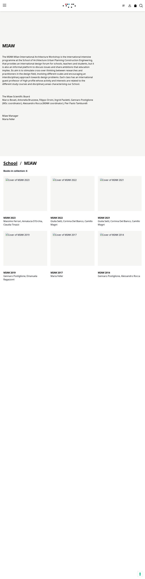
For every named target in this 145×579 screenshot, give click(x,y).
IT (123, 5)
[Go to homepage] (70, 6)
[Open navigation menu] (4, 5)
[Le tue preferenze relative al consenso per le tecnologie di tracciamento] (140, 574)
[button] (25, 201)
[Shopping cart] (135, 5)
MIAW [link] (30, 163)
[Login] (129, 5)
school (10, 163)
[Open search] (141, 5)
